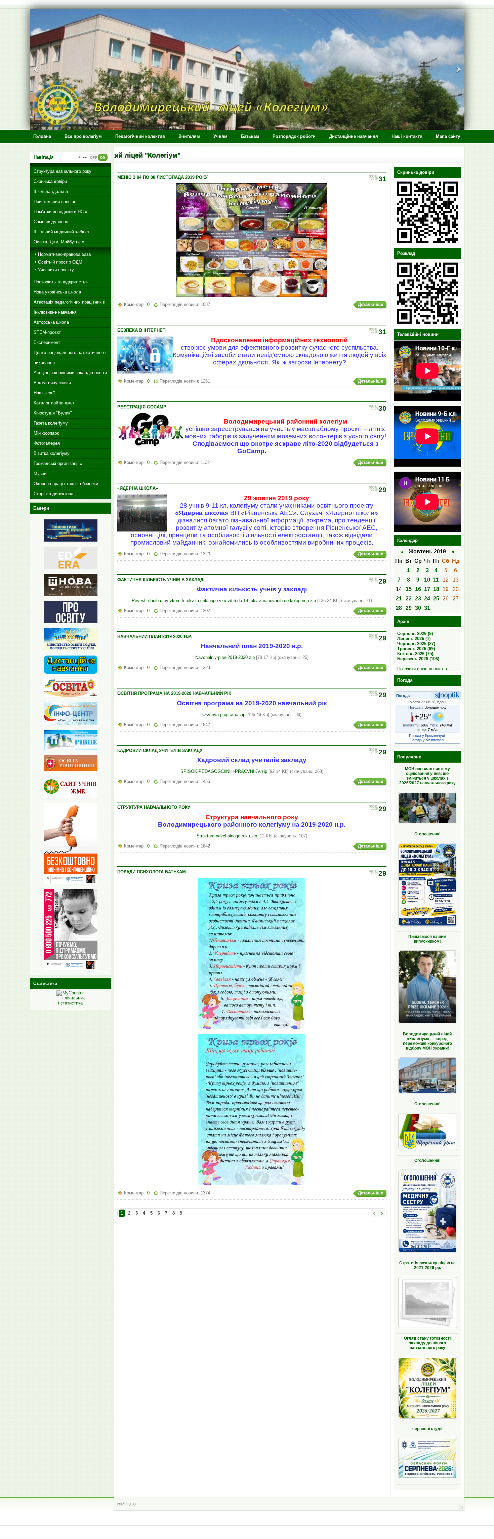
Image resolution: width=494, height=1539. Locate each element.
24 (427, 598)
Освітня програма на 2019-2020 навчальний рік (174, 693)
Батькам (250, 136)
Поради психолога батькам (151, 871)
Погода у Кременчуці (427, 736)
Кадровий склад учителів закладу (159, 750)
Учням (220, 136)
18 (436, 589)
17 (427, 589)
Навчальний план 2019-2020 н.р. (154, 636)
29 (409, 608)
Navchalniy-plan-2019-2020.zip (225, 657)
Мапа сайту (448, 136)
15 (409, 589)
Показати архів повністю (422, 668)
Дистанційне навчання (353, 136)
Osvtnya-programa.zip (223, 714)
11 (436, 580)
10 (427, 580)
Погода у (427, 707)
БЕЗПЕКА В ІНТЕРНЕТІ (142, 330)
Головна (42, 136)
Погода (403, 696)
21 (399, 598)
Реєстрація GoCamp (141, 406)
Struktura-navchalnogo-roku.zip (227, 835)
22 (409, 598)
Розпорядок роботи (294, 136)
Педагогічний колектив (140, 136)
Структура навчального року (153, 807)
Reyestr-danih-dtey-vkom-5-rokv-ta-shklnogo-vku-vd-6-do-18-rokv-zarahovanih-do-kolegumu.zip (224, 600)
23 (418, 598)
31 (427, 608)
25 (436, 598)
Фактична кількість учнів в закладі (161, 579)
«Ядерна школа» (137, 488)
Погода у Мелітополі (427, 740)
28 (399, 608)
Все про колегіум (83, 136)
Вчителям (189, 136)
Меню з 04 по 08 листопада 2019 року (162, 177)
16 (418, 589)
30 (418, 608)
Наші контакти (407, 136)
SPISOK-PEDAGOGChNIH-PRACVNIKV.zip (223, 771)
